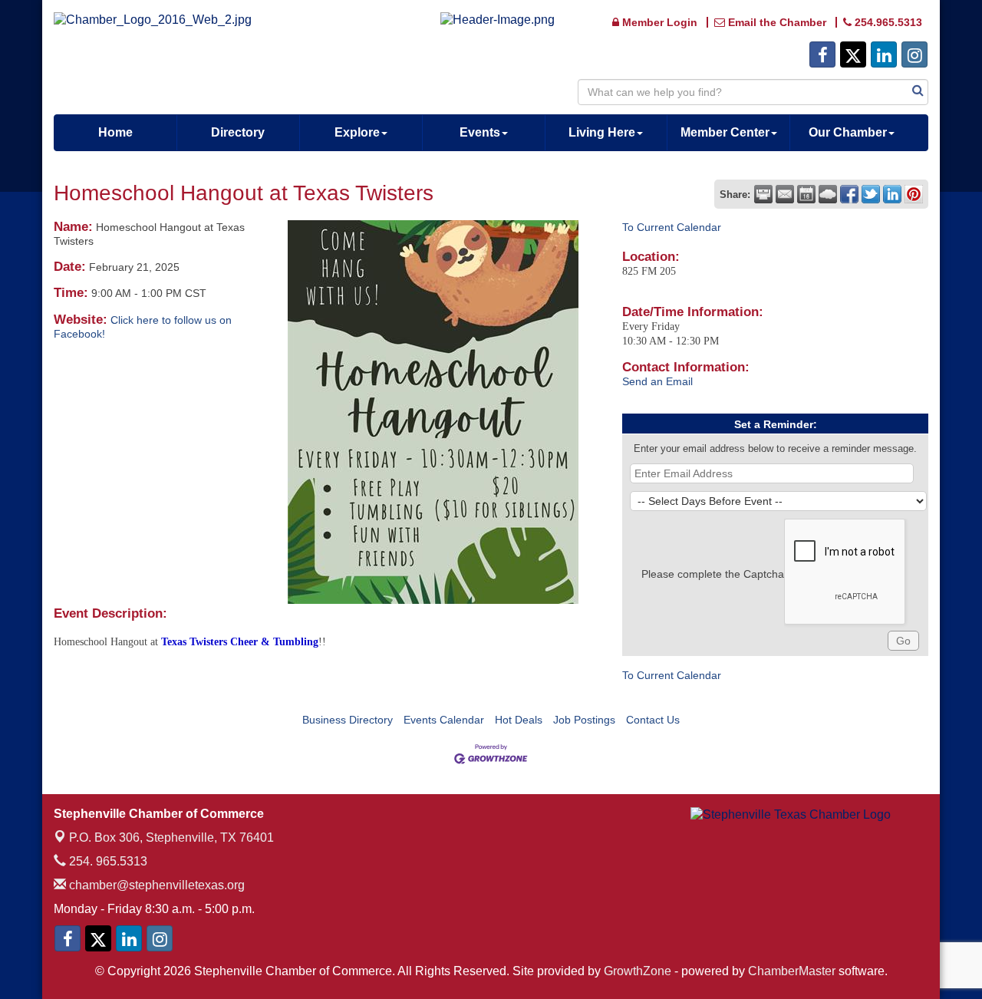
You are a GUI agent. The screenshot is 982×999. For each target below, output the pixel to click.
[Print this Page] (763, 194)
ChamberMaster (791, 971)
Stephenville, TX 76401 (171, 837)
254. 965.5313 (106, 861)
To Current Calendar (671, 227)
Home (115, 132)
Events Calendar (444, 720)
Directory (238, 132)
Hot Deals (518, 720)
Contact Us (653, 720)
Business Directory (347, 720)
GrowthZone (637, 971)
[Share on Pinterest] (914, 194)
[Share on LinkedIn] (892, 194)
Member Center (724, 132)
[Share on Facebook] (849, 194)
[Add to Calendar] (806, 194)
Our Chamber (848, 132)
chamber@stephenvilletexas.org (155, 885)
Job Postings (584, 720)
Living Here (601, 132)
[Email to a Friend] (785, 194)
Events (480, 132)
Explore (357, 132)
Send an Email (657, 381)
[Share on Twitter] (871, 194)
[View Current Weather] (828, 194)
